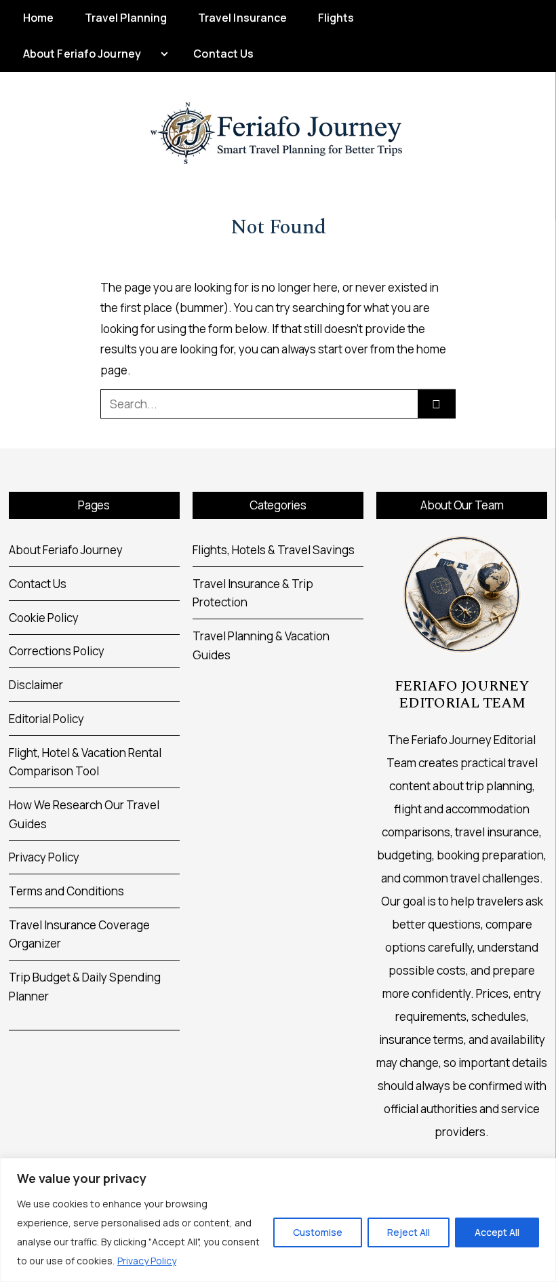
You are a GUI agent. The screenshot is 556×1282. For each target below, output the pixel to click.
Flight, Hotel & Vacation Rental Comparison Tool (85, 762)
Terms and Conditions (66, 891)
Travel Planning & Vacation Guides (261, 645)
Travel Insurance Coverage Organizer (79, 934)
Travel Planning (126, 17)
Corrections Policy (56, 651)
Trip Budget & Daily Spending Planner (85, 986)
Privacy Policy (146, 1260)
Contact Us (223, 53)
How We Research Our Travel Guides (84, 814)
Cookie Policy (44, 617)
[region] (278, 1220)
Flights (336, 17)
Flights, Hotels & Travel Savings (274, 550)
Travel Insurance (242, 17)
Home (38, 17)
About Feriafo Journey (82, 53)
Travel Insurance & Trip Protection (253, 593)
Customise (317, 1232)
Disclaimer (36, 685)
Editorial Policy (46, 718)
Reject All (408, 1232)
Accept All (497, 1232)
